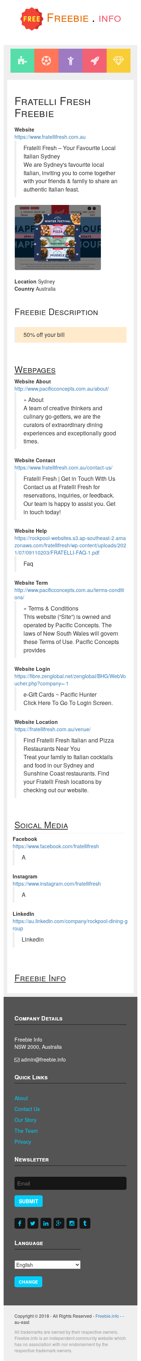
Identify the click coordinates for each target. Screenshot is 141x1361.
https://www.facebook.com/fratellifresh (56, 846)
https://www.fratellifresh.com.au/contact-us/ (63, 467)
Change (28, 1282)
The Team (26, 1130)
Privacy (22, 1141)
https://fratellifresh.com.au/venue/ (52, 729)
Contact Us (27, 1108)
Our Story (25, 1119)
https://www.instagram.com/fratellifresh (57, 883)
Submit (28, 1201)
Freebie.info (107, 1316)
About (21, 1098)
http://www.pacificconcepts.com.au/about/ (61, 388)
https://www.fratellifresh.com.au (50, 136)
